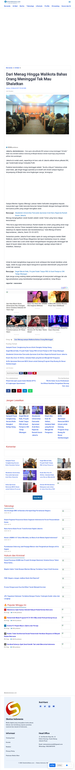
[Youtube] (34, 373)
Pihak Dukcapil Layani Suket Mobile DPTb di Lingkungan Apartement (21, 380)
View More (37, 498)
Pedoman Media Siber (12, 755)
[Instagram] (30, 373)
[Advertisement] (39, 23)
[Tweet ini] (14, 391)
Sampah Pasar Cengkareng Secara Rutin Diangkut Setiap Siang (29, 347)
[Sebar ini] (8, 391)
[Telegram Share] (24, 391)
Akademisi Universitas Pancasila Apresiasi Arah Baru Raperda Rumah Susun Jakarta (41, 214)
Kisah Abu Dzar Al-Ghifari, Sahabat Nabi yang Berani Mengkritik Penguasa (33, 358)
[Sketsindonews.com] (12, 2)
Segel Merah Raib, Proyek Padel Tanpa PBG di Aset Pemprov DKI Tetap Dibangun (39, 273)
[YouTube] (53, 706)
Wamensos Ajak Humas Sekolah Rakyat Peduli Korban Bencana (30, 610)
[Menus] (69, 2)
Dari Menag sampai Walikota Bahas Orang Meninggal (33, 339)
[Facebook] (21, 373)
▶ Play (52, 765)
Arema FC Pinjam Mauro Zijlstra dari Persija (22, 626)
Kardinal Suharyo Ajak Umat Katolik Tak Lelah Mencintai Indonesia (31, 644)
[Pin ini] (19, 391)
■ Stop (59, 765)
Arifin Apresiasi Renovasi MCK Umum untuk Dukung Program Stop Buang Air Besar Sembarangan (63, 427)
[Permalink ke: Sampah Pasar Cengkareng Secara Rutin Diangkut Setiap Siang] (11, 410)
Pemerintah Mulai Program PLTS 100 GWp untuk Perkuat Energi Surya (32, 618)
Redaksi (8, 746)
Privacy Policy (10, 751)
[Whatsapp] (30, 391)
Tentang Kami (10, 738)
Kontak (8, 742)
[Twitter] (25, 373)
